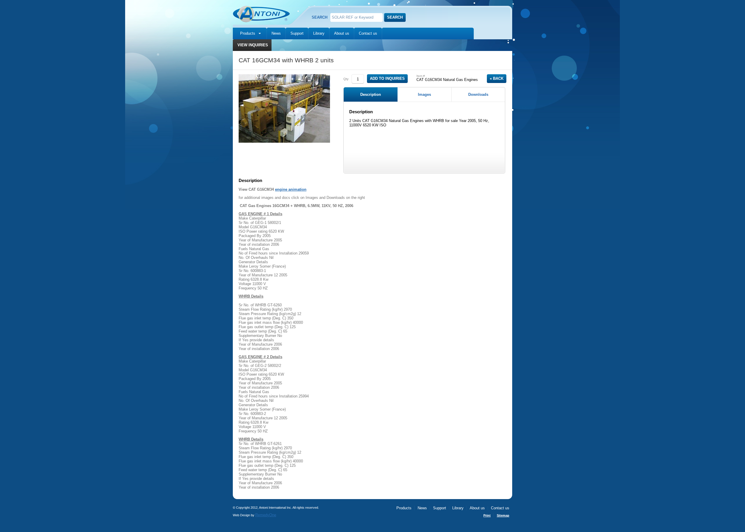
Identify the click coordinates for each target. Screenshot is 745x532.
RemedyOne (265, 515)
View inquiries (252, 45)
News (276, 33)
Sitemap (503, 515)
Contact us (368, 33)
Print (487, 515)
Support (297, 33)
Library (318, 33)
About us (341, 33)
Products (247, 33)
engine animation (290, 189)
